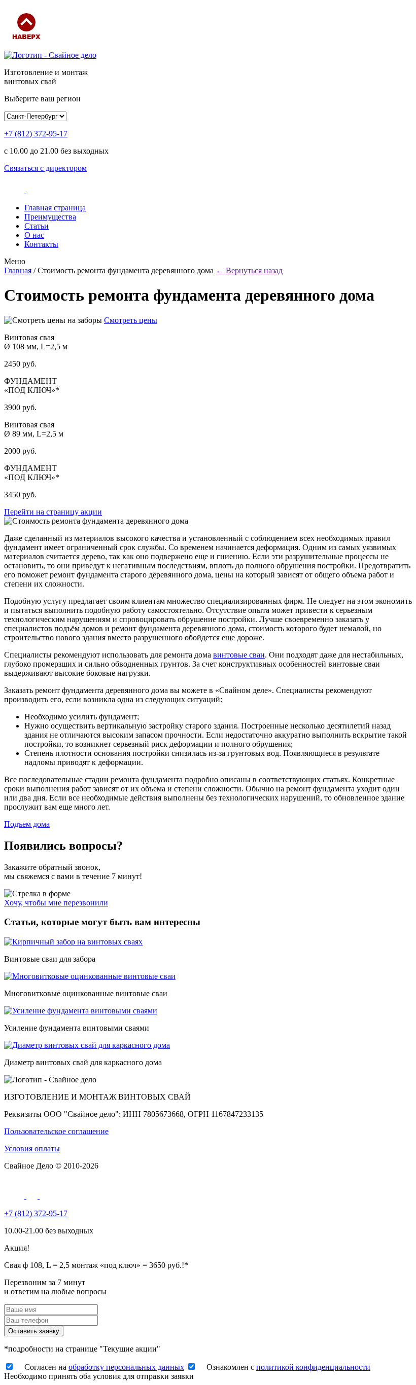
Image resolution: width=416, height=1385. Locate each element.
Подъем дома (27, 824)
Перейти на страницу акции (53, 511)
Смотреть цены (130, 320)
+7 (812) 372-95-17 (35, 133)
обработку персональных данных (126, 1367)
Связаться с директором (45, 168)
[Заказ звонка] (15, 190)
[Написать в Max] (33, 1196)
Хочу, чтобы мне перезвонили (56, 902)
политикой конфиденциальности (313, 1367)
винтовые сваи (239, 654)
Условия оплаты (32, 1148)
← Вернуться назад (249, 270)
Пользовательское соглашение (56, 1131)
